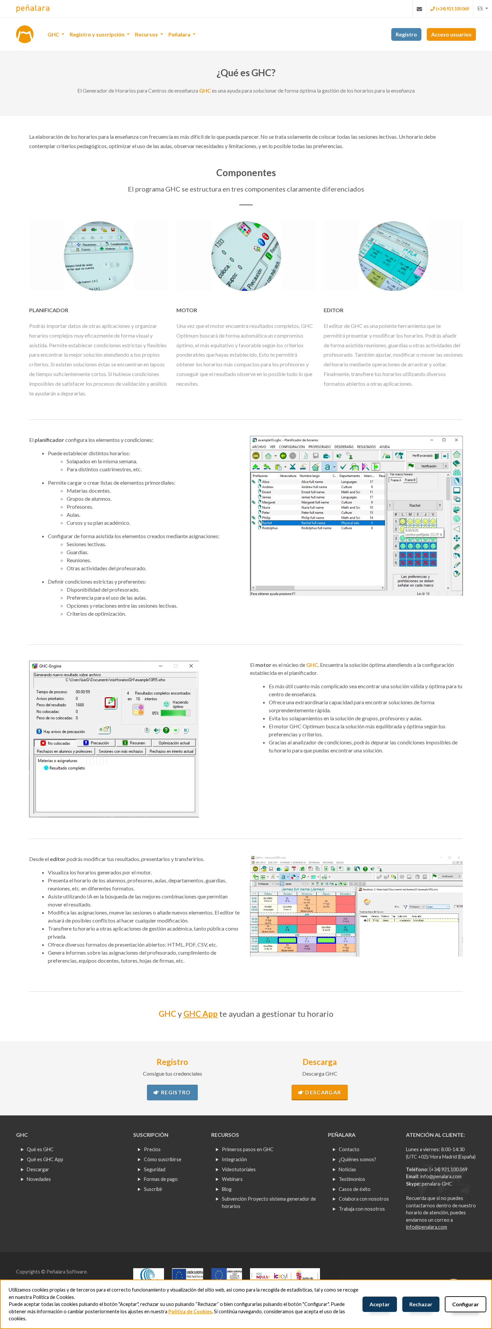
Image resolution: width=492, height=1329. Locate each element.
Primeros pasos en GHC (247, 1149)
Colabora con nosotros (364, 1199)
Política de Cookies (190, 1311)
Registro (175, 1092)
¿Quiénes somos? (357, 1159)
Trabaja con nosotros (362, 1209)
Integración (234, 1159)
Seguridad (154, 1169)
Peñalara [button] (179, 34)
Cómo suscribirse (162, 1159)
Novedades (39, 1179)
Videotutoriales (239, 1169)
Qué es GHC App (45, 1159)
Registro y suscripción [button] (98, 34)
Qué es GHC (40, 1149)
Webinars (232, 1179)
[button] (482, 8)
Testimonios (352, 1179)
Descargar (322, 1092)
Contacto (349, 1149)
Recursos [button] (147, 34)
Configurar (465, 1304)
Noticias (347, 1169)
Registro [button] (406, 34)
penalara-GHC (437, 1184)
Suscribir (153, 1189)
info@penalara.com (441, 1176)
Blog (227, 1189)
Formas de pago (161, 1179)
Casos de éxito (355, 1189)
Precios (152, 1149)
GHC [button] (54, 34)
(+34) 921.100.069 (448, 1169)
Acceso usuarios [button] (451, 34)
